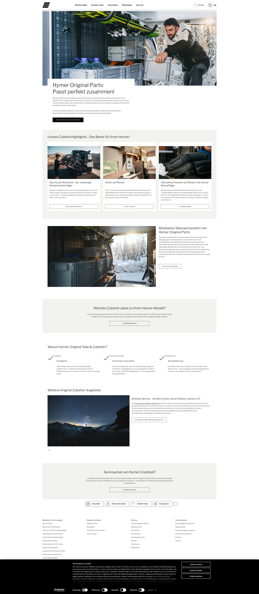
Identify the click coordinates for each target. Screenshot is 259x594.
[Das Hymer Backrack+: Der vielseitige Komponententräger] (74, 162)
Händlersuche (136, 527)
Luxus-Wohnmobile (49, 558)
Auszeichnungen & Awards (185, 530)
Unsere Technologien (50, 548)
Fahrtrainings (92, 534)
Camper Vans (97, 5)
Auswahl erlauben (196, 570)
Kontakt (134, 541)
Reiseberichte (92, 523)
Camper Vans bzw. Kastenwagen (54, 530)
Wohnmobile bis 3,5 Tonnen (52, 544)
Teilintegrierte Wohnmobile (52, 534)
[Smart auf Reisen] (129, 162)
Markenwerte (180, 527)
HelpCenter (135, 544)
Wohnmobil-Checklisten (96, 530)
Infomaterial (135, 534)
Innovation (113, 5)
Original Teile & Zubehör (140, 523)
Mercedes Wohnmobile (51, 527)
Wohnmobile (81, 5)
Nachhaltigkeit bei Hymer (184, 523)
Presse (177, 541)
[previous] (49, 450)
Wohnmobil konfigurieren (52, 554)
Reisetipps (127, 5)
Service (139, 5)
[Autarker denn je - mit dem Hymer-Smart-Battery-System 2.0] (89, 420)
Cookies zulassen (196, 564)
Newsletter (135, 548)
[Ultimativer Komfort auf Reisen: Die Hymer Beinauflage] (185, 162)
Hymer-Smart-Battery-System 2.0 (147, 403)
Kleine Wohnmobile (49, 541)
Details (150, 590)
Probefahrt (135, 530)
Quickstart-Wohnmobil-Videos (53, 551)
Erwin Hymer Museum (183, 534)
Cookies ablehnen (196, 576)
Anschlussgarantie (138, 537)
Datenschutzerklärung (161, 576)
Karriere (178, 537)
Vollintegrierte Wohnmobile (52, 537)
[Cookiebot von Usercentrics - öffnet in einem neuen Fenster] (59, 590)
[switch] (105, 590)
